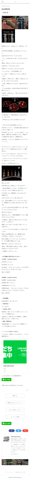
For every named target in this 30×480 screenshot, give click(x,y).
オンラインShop (15, 417)
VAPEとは (15, 396)
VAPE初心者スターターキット (15, 403)
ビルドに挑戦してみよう (15, 410)
